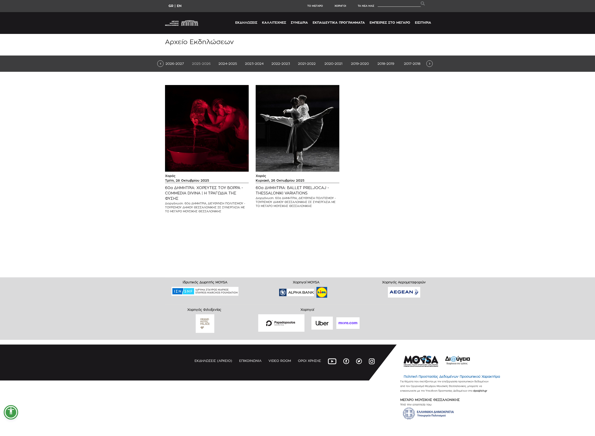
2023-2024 (254, 63)
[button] (11, 412)
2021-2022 (307, 63)
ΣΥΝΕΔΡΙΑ (299, 22)
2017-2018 (412, 63)
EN (179, 5)
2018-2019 (385, 63)
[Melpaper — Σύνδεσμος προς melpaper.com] (335, 291)
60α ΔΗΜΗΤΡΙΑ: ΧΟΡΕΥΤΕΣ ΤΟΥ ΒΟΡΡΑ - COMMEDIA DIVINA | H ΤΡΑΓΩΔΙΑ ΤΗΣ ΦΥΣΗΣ (204, 193)
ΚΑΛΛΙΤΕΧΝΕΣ (274, 22)
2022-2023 (280, 63)
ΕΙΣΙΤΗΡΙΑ (423, 22)
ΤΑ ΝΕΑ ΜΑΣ (366, 5)
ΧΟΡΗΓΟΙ (340, 5)
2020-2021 (333, 63)
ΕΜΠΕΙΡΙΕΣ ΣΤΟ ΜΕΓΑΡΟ (390, 22)
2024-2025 (227, 63)
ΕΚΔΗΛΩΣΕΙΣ (246, 22)
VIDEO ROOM (279, 360)
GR (171, 5)
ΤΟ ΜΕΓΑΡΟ (315, 5)
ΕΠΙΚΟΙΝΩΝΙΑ (250, 360)
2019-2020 (360, 63)
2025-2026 (201, 63)
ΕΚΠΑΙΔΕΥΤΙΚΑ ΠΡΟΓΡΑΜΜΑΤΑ (339, 22)
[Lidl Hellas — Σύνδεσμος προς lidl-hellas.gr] (315, 291)
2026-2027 (174, 63)
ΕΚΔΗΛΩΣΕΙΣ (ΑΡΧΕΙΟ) (213, 360)
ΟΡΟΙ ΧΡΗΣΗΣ (309, 360)
